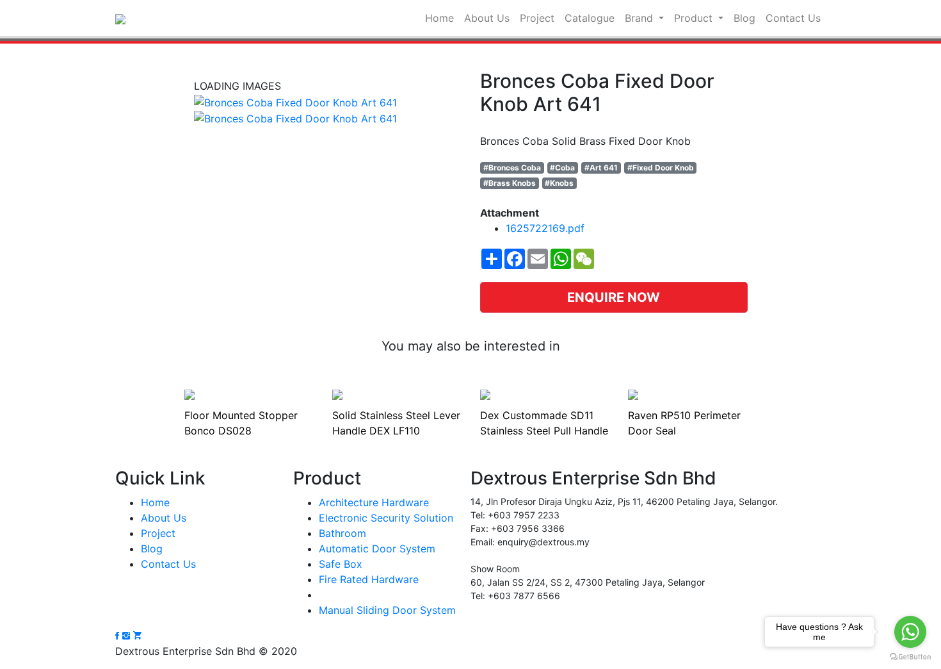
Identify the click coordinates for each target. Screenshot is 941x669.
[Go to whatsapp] (910, 632)
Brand (640, 18)
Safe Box (340, 564)
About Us (487, 18)
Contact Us (793, 18)
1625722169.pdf (545, 228)
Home (439, 18)
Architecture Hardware (374, 502)
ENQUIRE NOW (613, 297)
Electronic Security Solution (386, 517)
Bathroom (342, 533)
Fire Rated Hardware (369, 579)
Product (695, 18)
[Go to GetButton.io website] (910, 656)
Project (537, 18)
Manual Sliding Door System (387, 610)
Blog (744, 18)
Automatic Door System (377, 548)
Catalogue (590, 18)
